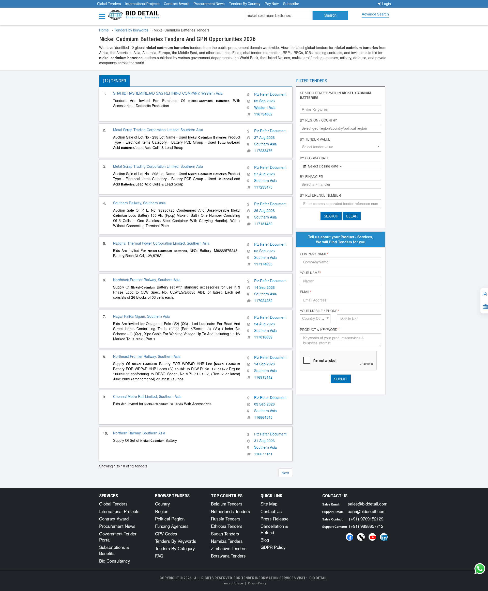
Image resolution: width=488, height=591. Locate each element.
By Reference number (320, 195)
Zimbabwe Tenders (229, 548)
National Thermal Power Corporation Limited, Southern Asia (161, 243)
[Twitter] (361, 537)
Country (162, 503)
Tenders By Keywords (175, 541)
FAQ (159, 555)
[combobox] (340, 128)
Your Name (310, 273)
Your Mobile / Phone (319, 311)
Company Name (314, 254)
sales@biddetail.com (367, 503)
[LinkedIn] (384, 537)
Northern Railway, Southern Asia (139, 432)
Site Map (269, 503)
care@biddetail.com (367, 511)
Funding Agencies (172, 526)
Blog (265, 539)
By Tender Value (315, 139)
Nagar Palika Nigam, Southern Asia (141, 316)
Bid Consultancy (114, 561)
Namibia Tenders (227, 541)
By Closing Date (314, 158)
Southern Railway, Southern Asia (139, 202)
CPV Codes (166, 533)
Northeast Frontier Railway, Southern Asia (146, 279)
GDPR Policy (273, 547)
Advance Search (375, 14)
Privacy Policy (257, 583)
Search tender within (335, 95)
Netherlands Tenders (230, 511)
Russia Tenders (225, 518)
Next (285, 472)
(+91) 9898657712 (366, 526)
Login (386, 4)
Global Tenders (109, 4)
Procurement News (209, 4)
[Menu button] (103, 16)
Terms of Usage (232, 583)
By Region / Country (318, 120)
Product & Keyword (319, 329)
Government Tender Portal (117, 536)
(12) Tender (114, 80)
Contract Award (176, 4)
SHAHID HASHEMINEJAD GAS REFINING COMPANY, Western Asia (168, 93)
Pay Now (272, 4)
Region (161, 511)
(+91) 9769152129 (366, 518)
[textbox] (341, 128)
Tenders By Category (175, 548)
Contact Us (271, 511)
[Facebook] (349, 537)
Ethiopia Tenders (226, 526)
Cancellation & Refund (274, 529)
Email (305, 292)
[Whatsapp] (480, 568)
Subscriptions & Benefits (114, 550)
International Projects (142, 4)
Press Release (274, 518)
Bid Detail (318, 578)
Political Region (170, 518)
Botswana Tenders (228, 555)
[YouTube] (372, 537)
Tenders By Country (245, 4)
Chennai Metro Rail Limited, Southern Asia (147, 396)
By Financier (311, 176)
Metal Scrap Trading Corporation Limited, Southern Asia (158, 129)
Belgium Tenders (226, 503)
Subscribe (291, 4)
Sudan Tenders (225, 533)
